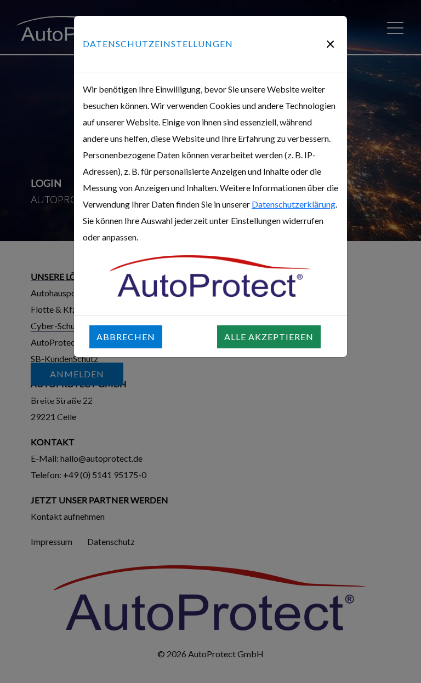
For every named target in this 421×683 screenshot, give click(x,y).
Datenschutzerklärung (293, 204)
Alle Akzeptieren (269, 336)
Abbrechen (125, 336)
